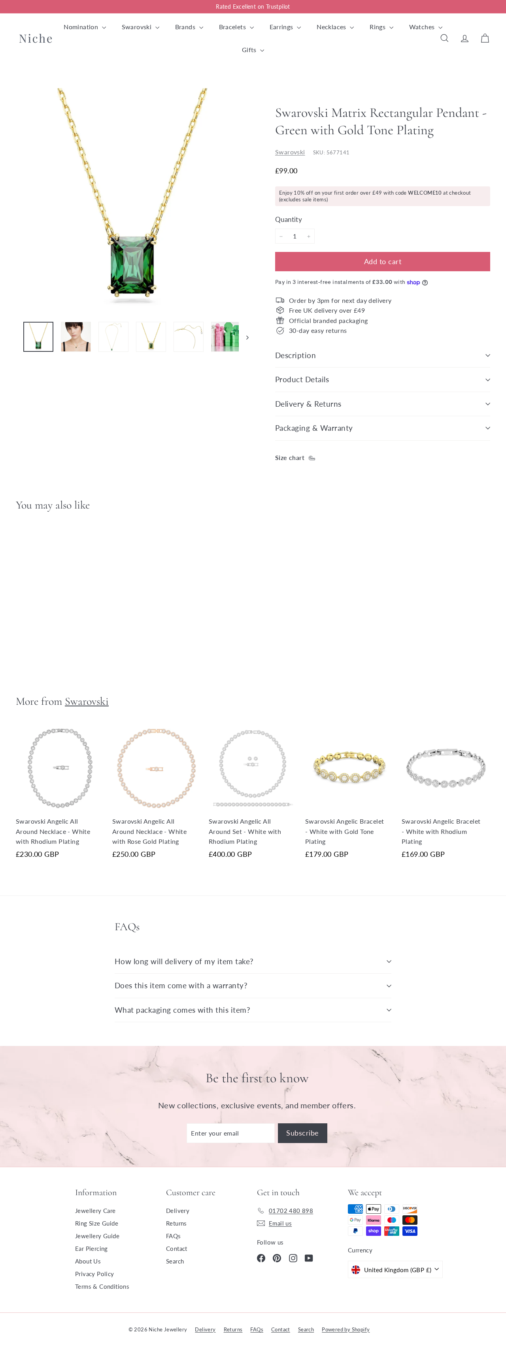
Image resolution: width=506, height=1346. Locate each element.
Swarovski (137, 26)
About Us (88, 1261)
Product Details (302, 379)
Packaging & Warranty (314, 427)
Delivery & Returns (308, 403)
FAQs (173, 1235)
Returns (176, 1223)
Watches (422, 26)
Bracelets (233, 26)
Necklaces (332, 26)
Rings (378, 26)
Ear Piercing (91, 1248)
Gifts (250, 49)
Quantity (288, 220)
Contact (176, 1248)
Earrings (282, 26)
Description (295, 355)
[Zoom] (132, 199)
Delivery (177, 1210)
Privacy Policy (94, 1273)
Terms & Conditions (102, 1286)
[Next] (244, 337)
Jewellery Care (95, 1210)
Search (175, 1261)
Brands (186, 26)
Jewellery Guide (97, 1235)
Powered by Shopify (346, 1329)
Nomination (82, 26)
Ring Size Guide (96, 1223)
